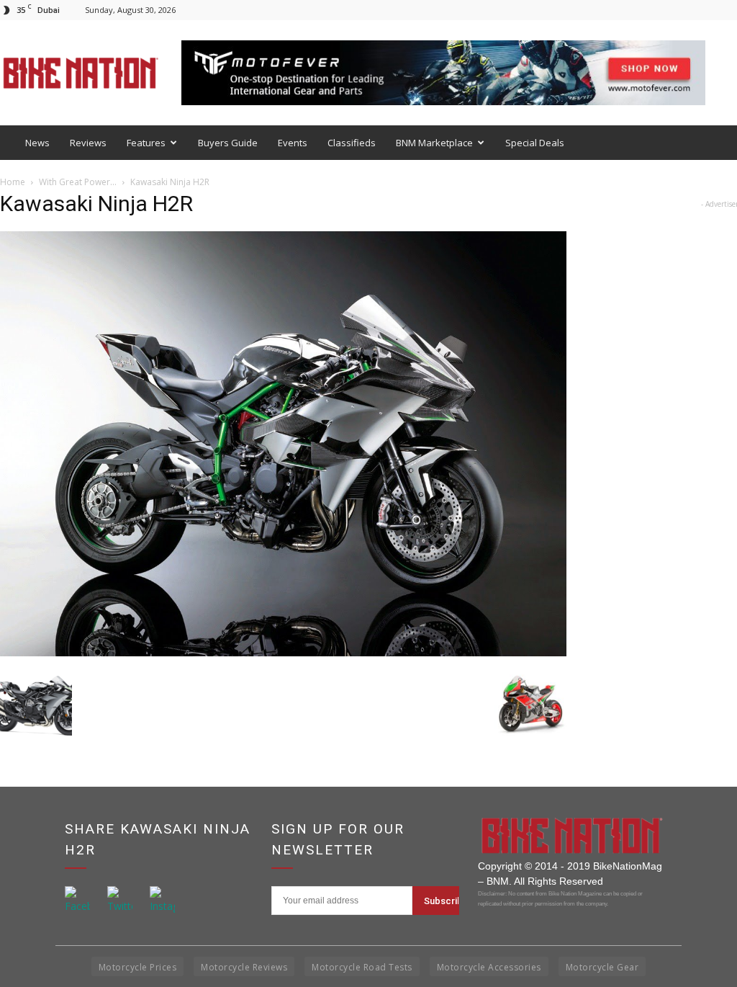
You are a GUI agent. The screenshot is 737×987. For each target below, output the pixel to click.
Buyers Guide (228, 142)
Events (292, 142)
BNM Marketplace (434, 142)
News (37, 142)
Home (12, 182)
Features (146, 142)
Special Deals (534, 142)
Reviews (88, 142)
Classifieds (351, 142)
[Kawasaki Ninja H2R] (283, 652)
